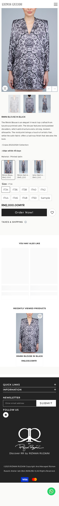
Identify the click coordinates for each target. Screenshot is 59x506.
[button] (49, 88)
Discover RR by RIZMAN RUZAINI (29, 453)
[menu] (55, 4)
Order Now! (24, 212)
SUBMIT (46, 403)
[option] (29, 50)
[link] (15, 288)
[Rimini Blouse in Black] (29, 333)
